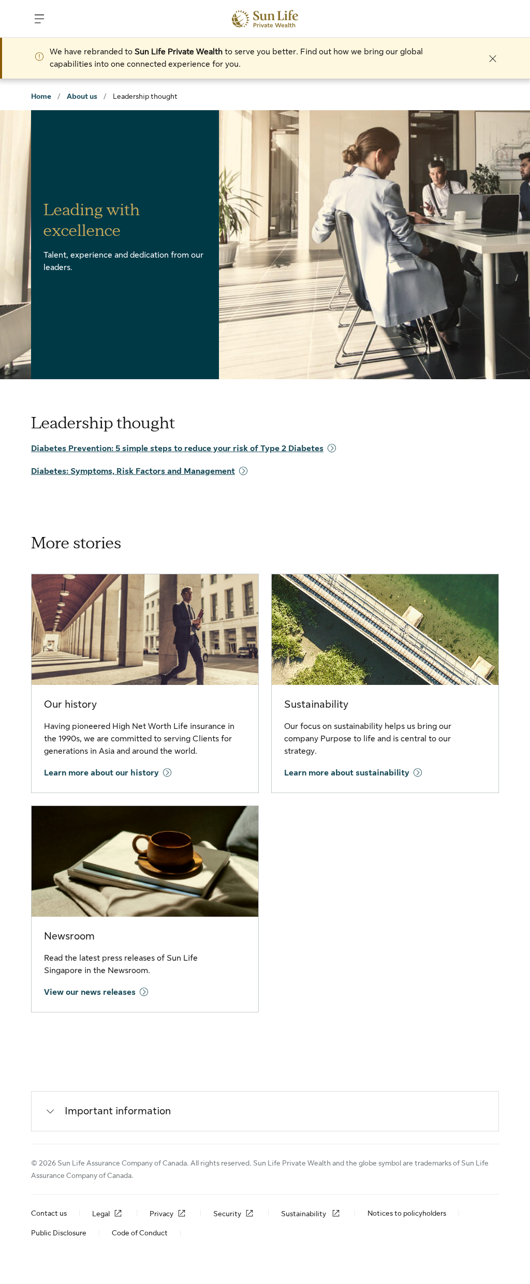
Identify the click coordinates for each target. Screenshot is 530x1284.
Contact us (49, 1213)
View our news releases (90, 992)
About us (82, 96)
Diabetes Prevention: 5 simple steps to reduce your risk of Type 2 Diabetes (177, 448)
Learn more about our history (101, 773)
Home (41, 96)
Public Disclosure (58, 1233)
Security (227, 1214)
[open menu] (39, 18)
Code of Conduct (140, 1233)
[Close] (493, 58)
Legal (101, 1214)
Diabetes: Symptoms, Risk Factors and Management (133, 471)
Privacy (161, 1214)
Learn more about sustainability (346, 773)
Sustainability (304, 1214)
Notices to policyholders (406, 1213)
